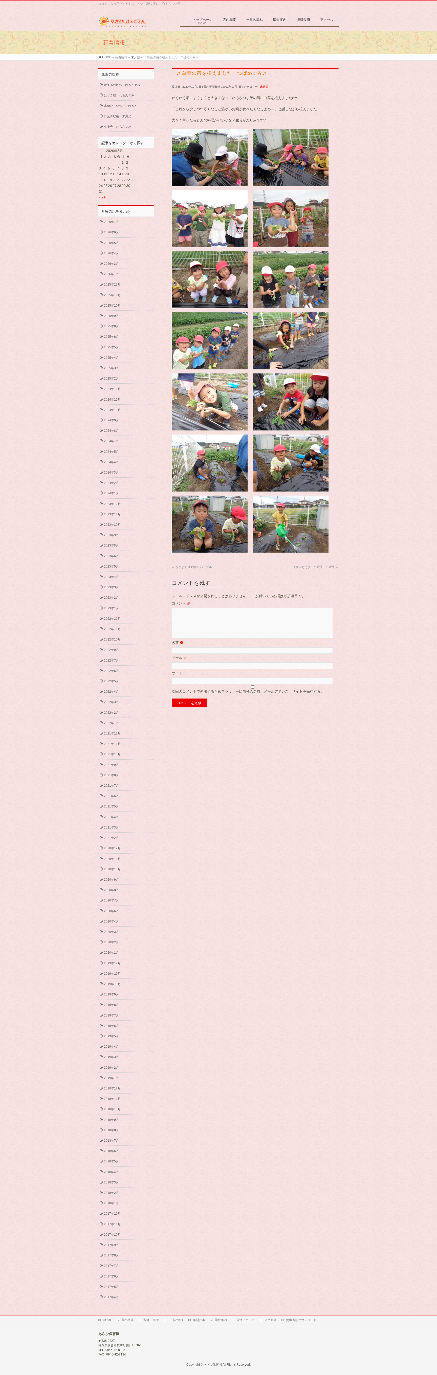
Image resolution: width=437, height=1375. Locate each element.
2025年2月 (111, 378)
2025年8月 (111, 326)
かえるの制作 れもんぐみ (122, 85)
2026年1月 (111, 274)
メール (179, 658)
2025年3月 (111, 368)
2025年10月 (112, 305)
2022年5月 (111, 681)
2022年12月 (112, 618)
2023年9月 (111, 535)
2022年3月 (111, 702)
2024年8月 (111, 430)
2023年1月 (111, 608)
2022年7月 (111, 660)
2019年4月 (111, 1046)
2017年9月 (111, 1245)
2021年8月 (111, 775)
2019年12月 (112, 963)
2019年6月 (111, 1026)
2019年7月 (111, 1015)
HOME (107, 1320)
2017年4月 (111, 1297)
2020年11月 (112, 859)
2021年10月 (112, 754)
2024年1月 (111, 493)
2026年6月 (111, 232)
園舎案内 (221, 1320)
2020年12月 (112, 848)
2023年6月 (111, 556)
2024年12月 (112, 389)
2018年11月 (112, 1099)
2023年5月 (111, 566)
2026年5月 (111, 243)
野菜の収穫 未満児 (117, 116)
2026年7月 (111, 222)
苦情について (245, 1320)
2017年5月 (111, 1287)
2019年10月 (112, 984)
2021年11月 (112, 744)
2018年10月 (112, 1109)
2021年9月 (111, 765)
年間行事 (199, 1320)
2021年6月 (111, 796)
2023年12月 (112, 504)
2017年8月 (111, 1255)
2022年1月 (111, 723)
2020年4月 (111, 921)
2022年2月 (111, 712)
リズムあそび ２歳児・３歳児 (315, 567)
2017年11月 (112, 1224)
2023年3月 (111, 587)
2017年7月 (111, 1266)
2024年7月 (111, 441)
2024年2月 (111, 483)
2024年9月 (111, 420)
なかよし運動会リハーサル (192, 567)
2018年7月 (111, 1140)
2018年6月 (111, 1151)
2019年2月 (111, 1067)
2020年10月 (112, 869)
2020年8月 (111, 890)
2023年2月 (111, 597)
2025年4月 (111, 358)
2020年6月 (111, 911)
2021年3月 (111, 827)
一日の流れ (175, 1320)
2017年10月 (112, 1234)
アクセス (270, 1320)
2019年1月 (111, 1078)
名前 (177, 643)
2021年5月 (111, 806)
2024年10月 (112, 410)
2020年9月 (111, 879)
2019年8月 (111, 1005)
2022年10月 (112, 639)
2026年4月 (111, 253)
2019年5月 (111, 1036)
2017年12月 (112, 1213)
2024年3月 (111, 472)
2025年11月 (112, 295)
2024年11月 (112, 399)
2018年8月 (111, 1130)
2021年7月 (111, 785)
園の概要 (128, 1320)
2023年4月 (111, 577)
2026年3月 (111, 264)
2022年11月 (112, 629)
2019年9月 (111, 994)
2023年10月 (112, 524)
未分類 (264, 86)
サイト (177, 673)
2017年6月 (111, 1276)
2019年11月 (112, 973)
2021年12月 (112, 733)
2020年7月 (111, 900)
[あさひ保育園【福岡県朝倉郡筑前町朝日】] (122, 24)
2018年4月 (111, 1172)
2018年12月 (112, 1088)
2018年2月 (111, 1193)
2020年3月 (111, 932)
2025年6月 (111, 336)
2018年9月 (111, 1120)
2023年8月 (111, 545)
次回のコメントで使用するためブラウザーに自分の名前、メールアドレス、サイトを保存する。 (248, 691)
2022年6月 (111, 671)
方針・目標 (151, 1320)
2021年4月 (111, 817)
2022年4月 (111, 691)
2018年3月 (111, 1182)
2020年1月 (111, 952)
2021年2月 (111, 838)
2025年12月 (112, 284)
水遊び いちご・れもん (120, 106)
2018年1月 (111, 1203)
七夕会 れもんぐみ (117, 126)
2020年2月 (111, 942)
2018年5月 (111, 1161)
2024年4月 (111, 462)
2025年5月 (111, 347)
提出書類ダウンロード (301, 1320)
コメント (181, 603)
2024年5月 (111, 452)
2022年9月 (111, 650)
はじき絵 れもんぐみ (119, 95)
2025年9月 (111, 316)
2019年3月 (111, 1057)
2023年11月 (112, 514)
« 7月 (102, 197)
